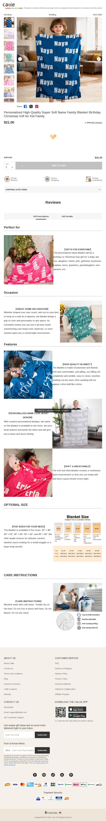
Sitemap (7, 694)
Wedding (52, 15)
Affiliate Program (62, 694)
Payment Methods (63, 684)
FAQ (57, 663)
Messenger (8, 707)
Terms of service (9, 765)
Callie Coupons (10, 689)
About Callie (9, 663)
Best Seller (97, 15)
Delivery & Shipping (63, 668)
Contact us (8, 668)
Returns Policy (61, 674)
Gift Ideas (8, 15)
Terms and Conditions (13, 674)
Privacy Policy (61, 679)
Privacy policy (40, 763)
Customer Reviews (12, 684)
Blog (6, 679)
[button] (99, 59)
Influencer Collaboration (65, 689)
